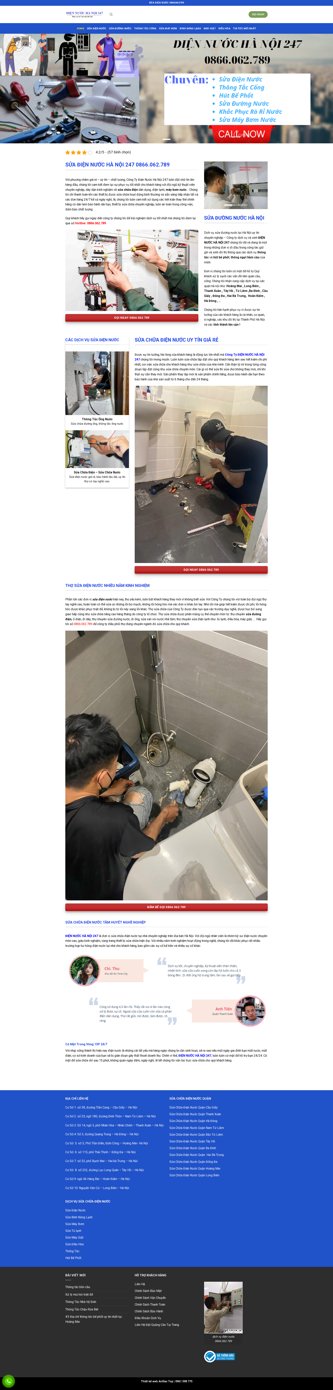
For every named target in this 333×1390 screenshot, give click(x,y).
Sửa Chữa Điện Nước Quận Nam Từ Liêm (196, 1121)
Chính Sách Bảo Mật (148, 1284)
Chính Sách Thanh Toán (150, 1298)
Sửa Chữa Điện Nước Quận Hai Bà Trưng (196, 1148)
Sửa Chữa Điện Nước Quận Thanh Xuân (195, 1108)
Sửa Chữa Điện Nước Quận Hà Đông (193, 1114)
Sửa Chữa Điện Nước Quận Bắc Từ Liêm (196, 1128)
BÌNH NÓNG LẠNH (190, 28)
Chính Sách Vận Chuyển (150, 1291)
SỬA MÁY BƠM (168, 28)
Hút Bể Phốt (73, 1251)
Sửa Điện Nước (75, 1204)
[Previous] (210, 179)
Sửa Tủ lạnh (73, 1224)
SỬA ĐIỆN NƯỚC (96, 28)
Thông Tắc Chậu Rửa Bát (81, 1303)
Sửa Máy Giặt (74, 1231)
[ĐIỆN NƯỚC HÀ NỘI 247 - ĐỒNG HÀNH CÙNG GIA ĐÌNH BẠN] (84, 14)
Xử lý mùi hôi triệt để (79, 1288)
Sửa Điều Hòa (74, 1238)
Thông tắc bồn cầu (77, 1280)
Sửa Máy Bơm (74, 1217)
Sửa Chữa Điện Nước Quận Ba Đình (192, 1142)
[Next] (261, 179)
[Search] (111, 14)
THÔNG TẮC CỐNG (145, 28)
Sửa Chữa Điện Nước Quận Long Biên (194, 1169)
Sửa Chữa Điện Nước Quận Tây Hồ (192, 1135)
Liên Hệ (140, 1278)
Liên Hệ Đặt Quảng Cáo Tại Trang (157, 1318)
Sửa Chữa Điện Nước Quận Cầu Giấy (193, 1101)
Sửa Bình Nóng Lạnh (78, 1211)
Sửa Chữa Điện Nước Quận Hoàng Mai (194, 1162)
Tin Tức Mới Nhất (244, 28)
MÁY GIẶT (210, 28)
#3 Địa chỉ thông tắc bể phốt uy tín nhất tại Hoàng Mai (93, 1312)
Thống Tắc (72, 1244)
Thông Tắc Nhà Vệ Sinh (80, 1295)
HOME (80, 28)
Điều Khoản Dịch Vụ (148, 1312)
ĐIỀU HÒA (224, 28)
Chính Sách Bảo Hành (149, 1305)
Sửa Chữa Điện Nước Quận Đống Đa (193, 1155)
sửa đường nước (120, 28)
